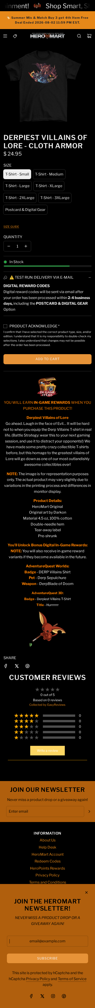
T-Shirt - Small (17, 174)
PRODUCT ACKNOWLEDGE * (34, 326)
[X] (42, 996)
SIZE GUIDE (11, 226)
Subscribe (47, 958)
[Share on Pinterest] (27, 667)
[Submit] (89, 811)
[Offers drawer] (15, 36)
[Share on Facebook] (6, 667)
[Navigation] (5, 36)
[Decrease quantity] (9, 246)
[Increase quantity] (26, 246)
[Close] (86, 892)
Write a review (47, 750)
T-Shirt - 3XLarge (54, 198)
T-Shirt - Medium (49, 174)
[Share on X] (17, 667)
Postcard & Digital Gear (25, 210)
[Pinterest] (64, 996)
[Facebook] (31, 996)
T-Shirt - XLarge (49, 186)
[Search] (79, 36)
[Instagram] (53, 996)
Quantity (12, 237)
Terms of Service (72, 979)
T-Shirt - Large (17, 186)
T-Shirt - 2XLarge (19, 198)
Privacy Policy (38, 979)
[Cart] (89, 36)
